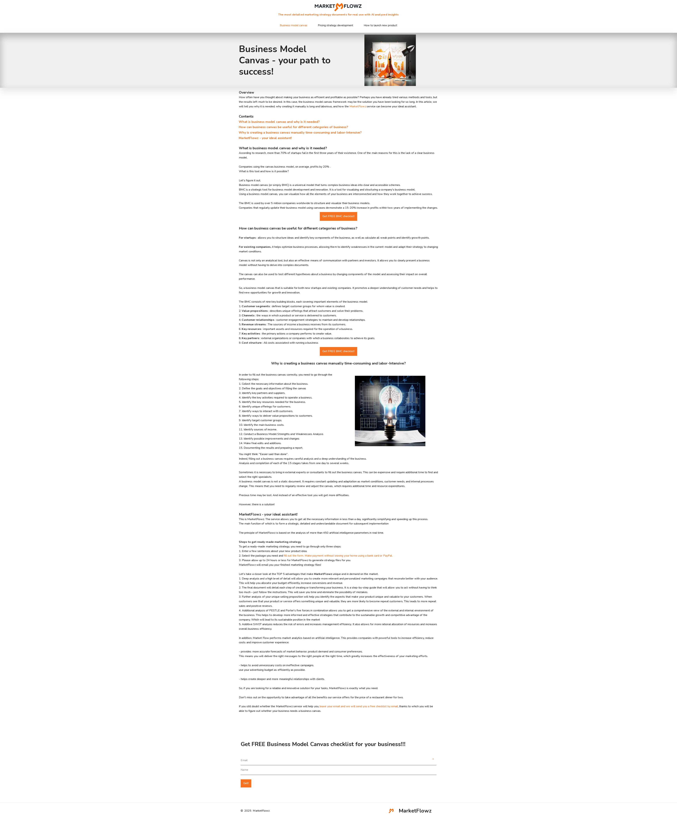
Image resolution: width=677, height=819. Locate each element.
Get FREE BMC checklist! (338, 216)
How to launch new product (380, 25)
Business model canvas (293, 25)
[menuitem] (294, 25)
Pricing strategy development (335, 25)
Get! (246, 783)
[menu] (338, 25)
